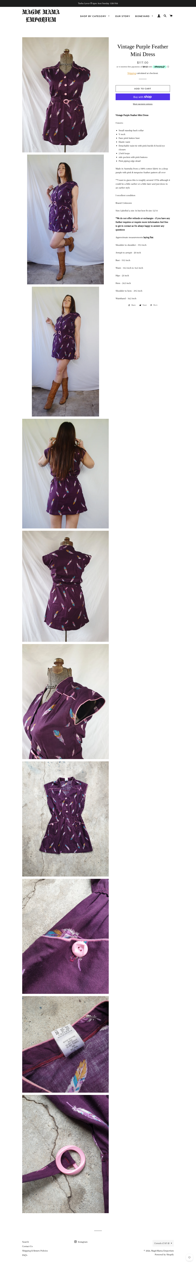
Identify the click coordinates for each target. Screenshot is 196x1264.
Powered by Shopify (164, 1254)
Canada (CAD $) (161, 1243)
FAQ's (24, 1255)
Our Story (122, 16)
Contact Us (27, 1246)
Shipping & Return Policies (35, 1250)
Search (25, 1241)
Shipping (131, 73)
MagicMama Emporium (162, 1250)
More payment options (143, 104)
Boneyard (143, 16)
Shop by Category (93, 16)
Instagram (82, 1241)
